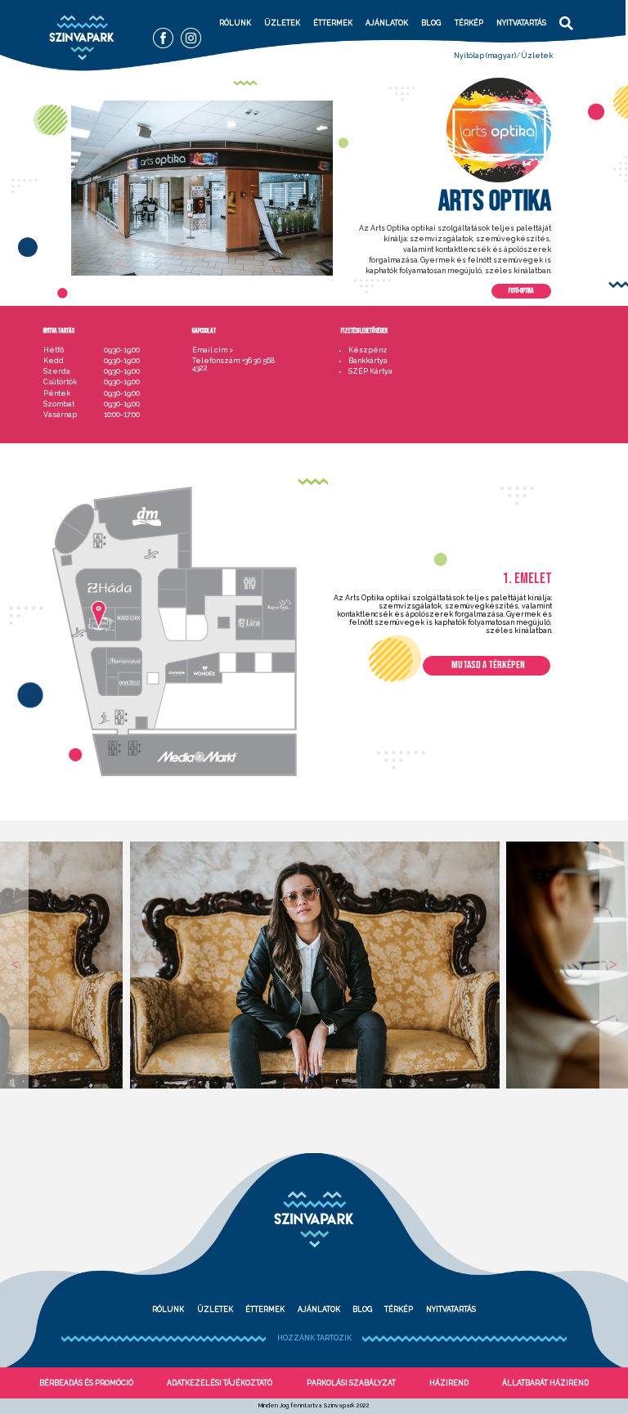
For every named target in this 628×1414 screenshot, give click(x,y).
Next (613, 965)
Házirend (449, 1383)
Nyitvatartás (521, 23)
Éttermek (332, 23)
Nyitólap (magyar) (485, 56)
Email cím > (212, 350)
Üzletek (282, 23)
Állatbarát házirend (545, 1383)
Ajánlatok (387, 23)
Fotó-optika (521, 290)
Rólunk (235, 23)
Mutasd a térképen (488, 664)
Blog (431, 23)
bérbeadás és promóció (86, 1383)
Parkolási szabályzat (351, 1383)
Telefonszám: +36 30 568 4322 (233, 364)
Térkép (469, 23)
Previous (14, 965)
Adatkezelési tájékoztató (219, 1383)
